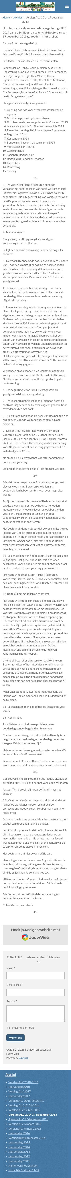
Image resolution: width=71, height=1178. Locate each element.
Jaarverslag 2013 (19, 1151)
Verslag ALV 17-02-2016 (24, 1105)
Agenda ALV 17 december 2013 (28, 1119)
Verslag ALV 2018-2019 (23, 1082)
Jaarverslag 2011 (19, 1161)
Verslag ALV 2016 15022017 (26, 1100)
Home (6, 17)
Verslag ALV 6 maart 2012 (24, 1128)
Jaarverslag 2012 (19, 1156)
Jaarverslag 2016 (19, 1133)
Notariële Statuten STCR (23, 1170)
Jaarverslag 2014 (19, 1147)
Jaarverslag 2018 (19, 1086)
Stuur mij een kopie (23, 1027)
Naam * (10, 968)
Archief (17, 17)
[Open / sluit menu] (67, 6)
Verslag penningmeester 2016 (27, 1137)
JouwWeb (23, 1058)
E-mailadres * (14, 984)
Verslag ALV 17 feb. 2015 (24, 1109)
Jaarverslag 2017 (19, 1096)
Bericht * (11, 1001)
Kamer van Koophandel (22, 1165)
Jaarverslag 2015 (19, 1142)
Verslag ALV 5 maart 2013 (24, 1123)
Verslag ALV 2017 (19, 1091)
